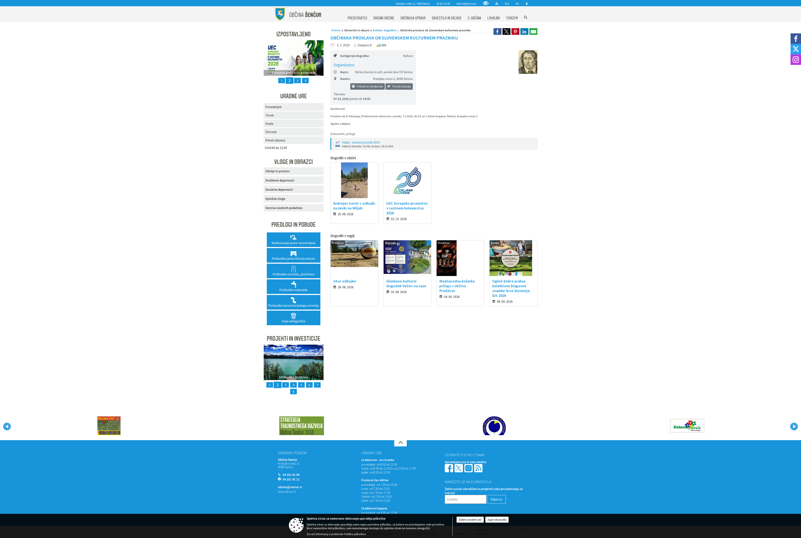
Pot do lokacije (401, 86)
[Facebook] (796, 38)
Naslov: (345, 79)
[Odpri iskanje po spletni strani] (525, 17)
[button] (7, 426)
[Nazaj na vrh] (400, 443)
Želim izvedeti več (470, 520)
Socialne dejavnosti (279, 189)
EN (517, 3)
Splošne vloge (275, 199)
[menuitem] (357, 14)
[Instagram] (796, 59)
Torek (269, 115)
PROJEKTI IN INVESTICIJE (293, 339)
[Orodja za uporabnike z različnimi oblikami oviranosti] (486, 3)
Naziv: (344, 72)
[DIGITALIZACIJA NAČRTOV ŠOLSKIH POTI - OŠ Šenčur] (109, 425)
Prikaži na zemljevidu (369, 86)
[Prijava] (526, 3)
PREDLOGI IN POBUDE (293, 225)
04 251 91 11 (291, 479)
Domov (336, 30)
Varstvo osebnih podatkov (283, 208)
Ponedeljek (273, 107)
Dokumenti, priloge (342, 134)
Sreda (269, 123)
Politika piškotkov (355, 534)
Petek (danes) (275, 140)
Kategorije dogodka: (354, 56)
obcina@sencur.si (466, 3)
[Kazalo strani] (496, 3)
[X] (796, 49)
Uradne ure (371, 453)
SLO (507, 3)
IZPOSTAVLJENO (293, 34)
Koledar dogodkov (385, 30)
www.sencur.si (287, 492)
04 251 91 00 (443, 3)
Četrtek (270, 132)
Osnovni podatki (292, 453)
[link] (497, 31)
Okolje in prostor (277, 171)
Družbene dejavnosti (279, 180)
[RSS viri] (478, 468)
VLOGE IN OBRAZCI (293, 162)
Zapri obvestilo (496, 520)
